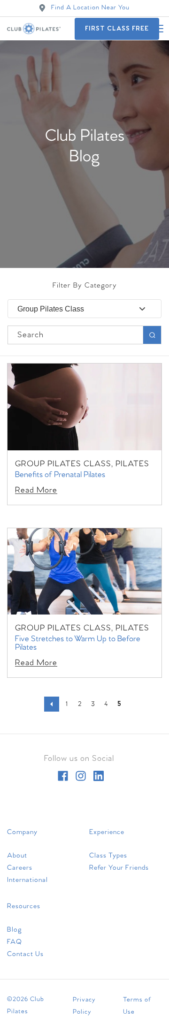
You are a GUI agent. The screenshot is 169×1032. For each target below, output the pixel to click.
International (27, 880)
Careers (19, 868)
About (17, 855)
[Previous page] (51, 704)
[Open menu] (157, 28)
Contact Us (25, 954)
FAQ (14, 942)
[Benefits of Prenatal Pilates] (84, 407)
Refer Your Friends (119, 868)
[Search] (152, 335)
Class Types (108, 855)
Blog (14, 930)
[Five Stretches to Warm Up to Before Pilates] (84, 571)
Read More (36, 490)
